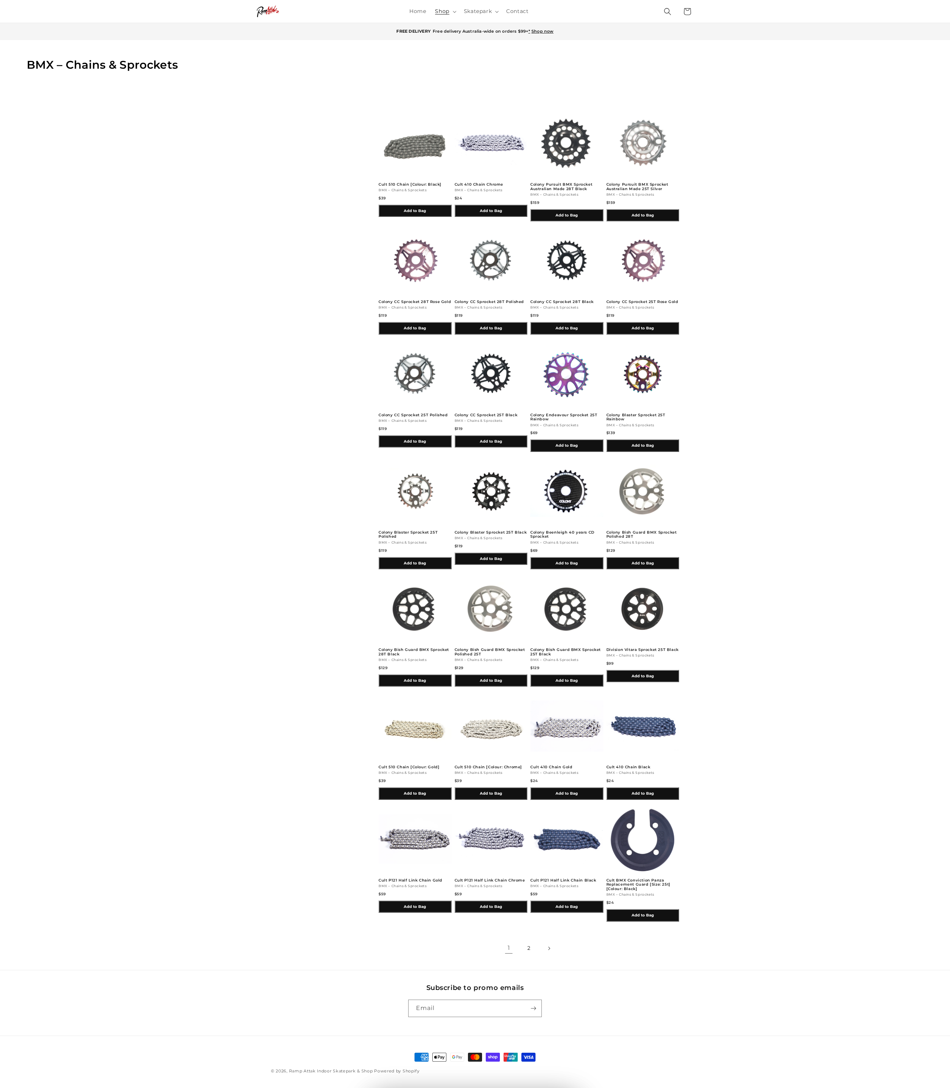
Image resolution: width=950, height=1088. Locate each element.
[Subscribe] (533, 1008)
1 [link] (509, 947)
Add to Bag (415, 211)
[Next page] (549, 948)
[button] (444, 11)
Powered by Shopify (397, 1071)
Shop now (542, 31)
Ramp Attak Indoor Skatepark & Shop (331, 1071)
